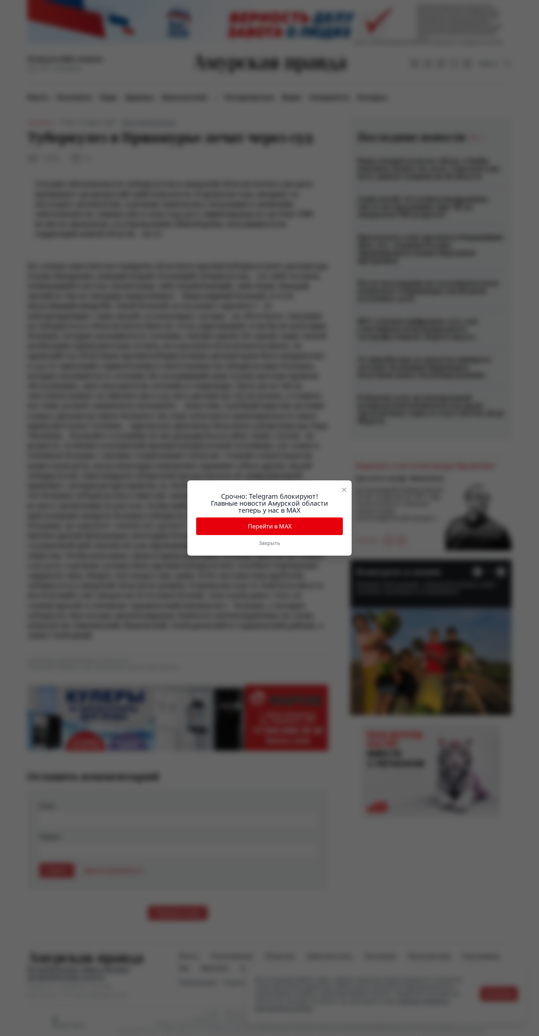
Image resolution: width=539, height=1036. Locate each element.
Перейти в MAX (270, 526)
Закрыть (269, 542)
